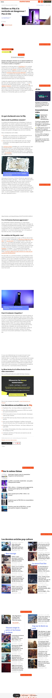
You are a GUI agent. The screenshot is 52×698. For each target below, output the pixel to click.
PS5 (30, 405)
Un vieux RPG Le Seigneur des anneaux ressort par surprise (42, 135)
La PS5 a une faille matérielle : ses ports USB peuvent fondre (20, 481)
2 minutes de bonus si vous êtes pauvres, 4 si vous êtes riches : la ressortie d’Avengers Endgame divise (18, 638)
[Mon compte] (39, 2)
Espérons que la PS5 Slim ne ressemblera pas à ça (20, 500)
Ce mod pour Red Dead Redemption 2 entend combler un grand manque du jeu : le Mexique (44, 644)
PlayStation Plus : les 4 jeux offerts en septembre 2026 (17, 408)
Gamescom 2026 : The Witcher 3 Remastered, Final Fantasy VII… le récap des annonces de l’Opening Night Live (45, 117)
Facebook (4, 248)
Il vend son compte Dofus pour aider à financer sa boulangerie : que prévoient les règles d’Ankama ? (42, 123)
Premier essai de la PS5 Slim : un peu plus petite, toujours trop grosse (19, 507)
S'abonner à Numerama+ (16, 394)
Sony (3, 446)
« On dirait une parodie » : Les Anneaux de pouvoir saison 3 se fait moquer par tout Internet (44, 654)
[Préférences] (42, 2)
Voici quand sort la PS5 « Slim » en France (18, 494)
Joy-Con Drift (9, 241)
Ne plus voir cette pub (45, 44)
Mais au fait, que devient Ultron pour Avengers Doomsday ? (44, 664)
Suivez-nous (21, 54)
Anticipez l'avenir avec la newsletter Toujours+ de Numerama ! (19, 475)
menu (2, 1)
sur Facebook (8, 152)
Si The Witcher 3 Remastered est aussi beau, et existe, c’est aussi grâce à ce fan (43, 569)
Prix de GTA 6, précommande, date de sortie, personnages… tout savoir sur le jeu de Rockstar (44, 589)
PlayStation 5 (22, 66)
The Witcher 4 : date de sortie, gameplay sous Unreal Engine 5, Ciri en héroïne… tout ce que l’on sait (44, 634)
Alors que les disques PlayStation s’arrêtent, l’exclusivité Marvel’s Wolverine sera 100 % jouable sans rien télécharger (18, 422)
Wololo (14, 69)
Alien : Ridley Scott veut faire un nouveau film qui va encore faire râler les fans (44, 579)
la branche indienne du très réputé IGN (16, 72)
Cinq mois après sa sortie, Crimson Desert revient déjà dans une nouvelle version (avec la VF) (44, 619)
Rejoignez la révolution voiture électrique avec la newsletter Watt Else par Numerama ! (42, 104)
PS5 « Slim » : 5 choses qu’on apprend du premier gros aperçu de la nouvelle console (20, 489)
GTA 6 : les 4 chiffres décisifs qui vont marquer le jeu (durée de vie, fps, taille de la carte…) (18, 569)
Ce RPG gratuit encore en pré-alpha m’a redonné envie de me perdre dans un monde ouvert (42, 130)
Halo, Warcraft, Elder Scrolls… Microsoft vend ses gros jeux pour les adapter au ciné (17, 546)
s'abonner (48, 1)
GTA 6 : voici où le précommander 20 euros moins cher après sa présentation (17, 589)
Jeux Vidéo (47, 5)
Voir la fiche (15, 622)
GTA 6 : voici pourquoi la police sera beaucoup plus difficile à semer (18, 559)
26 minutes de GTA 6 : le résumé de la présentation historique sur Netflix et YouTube (44, 546)
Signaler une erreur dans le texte (9, 440)
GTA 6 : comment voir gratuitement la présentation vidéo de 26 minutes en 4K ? (18, 579)
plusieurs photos (8, 146)
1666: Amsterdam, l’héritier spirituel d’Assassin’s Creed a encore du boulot (17, 668)
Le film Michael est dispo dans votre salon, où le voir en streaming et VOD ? (44, 556)
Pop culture (41, 5)
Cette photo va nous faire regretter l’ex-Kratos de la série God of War (42, 140)
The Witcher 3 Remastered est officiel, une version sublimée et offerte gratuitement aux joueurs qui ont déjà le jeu (18, 658)
